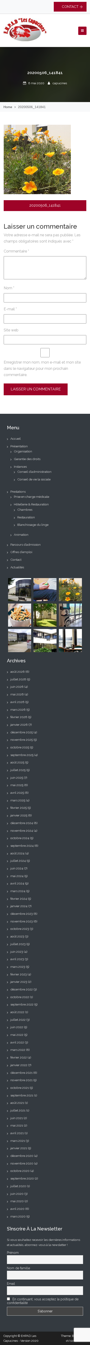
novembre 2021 (21, 1080)
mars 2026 (18, 709)
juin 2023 (16, 951)
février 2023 (18, 974)
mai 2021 (16, 1125)
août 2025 (17, 762)
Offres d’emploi (21, 552)
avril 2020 (17, 1209)
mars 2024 (17, 891)
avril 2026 (17, 702)
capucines (60, 83)
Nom (9, 288)
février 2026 (18, 717)
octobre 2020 (20, 1171)
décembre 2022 (21, 989)
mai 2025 (16, 785)
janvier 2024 (18, 906)
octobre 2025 (19, 747)
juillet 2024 (18, 860)
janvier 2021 (18, 1148)
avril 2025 (17, 792)
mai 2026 (17, 694)
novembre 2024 (21, 830)
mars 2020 (18, 1216)
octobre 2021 (19, 1088)
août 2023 (17, 936)
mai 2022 (16, 1035)
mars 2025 (17, 800)
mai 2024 (17, 876)
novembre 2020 (21, 1163)
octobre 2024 (19, 838)
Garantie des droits (27, 459)
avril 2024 (17, 883)
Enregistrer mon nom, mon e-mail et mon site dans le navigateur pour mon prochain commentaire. (42, 368)
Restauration (26, 517)
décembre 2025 (21, 732)
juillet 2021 (17, 1110)
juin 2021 (16, 1118)
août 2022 (17, 1012)
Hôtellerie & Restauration (31, 504)
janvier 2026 (19, 724)
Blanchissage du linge (32, 524)
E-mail (10, 309)
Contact (15, 559)
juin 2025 (16, 777)
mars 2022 (17, 1050)
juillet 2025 (18, 770)
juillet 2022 (18, 1019)
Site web (11, 330)
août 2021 (17, 1103)
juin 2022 (16, 1027)
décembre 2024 (21, 823)
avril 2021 (17, 1133)
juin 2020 (17, 1194)
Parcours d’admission (25, 544)
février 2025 (18, 807)
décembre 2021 (21, 1072)
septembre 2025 (21, 755)
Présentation (19, 446)
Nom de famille (18, 1268)
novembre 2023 (21, 921)
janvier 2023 (18, 982)
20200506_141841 (45, 205)
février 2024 (18, 898)
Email (11, 1284)
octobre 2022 (19, 997)
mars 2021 (17, 1141)
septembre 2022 (21, 1004)
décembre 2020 (21, 1156)
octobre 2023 (19, 929)
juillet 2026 (18, 679)
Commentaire (16, 251)
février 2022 (18, 1057)
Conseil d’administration (34, 471)
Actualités (17, 567)
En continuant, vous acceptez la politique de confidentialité (42, 1301)
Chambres (24, 509)
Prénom (13, 1253)
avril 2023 (17, 959)
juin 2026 (17, 686)
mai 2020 (17, 1201)
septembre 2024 (22, 845)
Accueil (15, 438)
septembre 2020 (22, 1178)
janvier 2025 (18, 815)
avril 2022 (17, 1042)
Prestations (18, 491)
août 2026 (17, 671)
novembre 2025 (21, 739)
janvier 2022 (18, 1065)
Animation (21, 534)
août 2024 (17, 853)
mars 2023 (17, 966)
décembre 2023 (21, 913)
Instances (20, 466)
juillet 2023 (18, 944)
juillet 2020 (18, 1186)
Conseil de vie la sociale (34, 479)
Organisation (23, 451)
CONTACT (70, 7)
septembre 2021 (21, 1095)
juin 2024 (16, 868)
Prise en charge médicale (31, 496)
